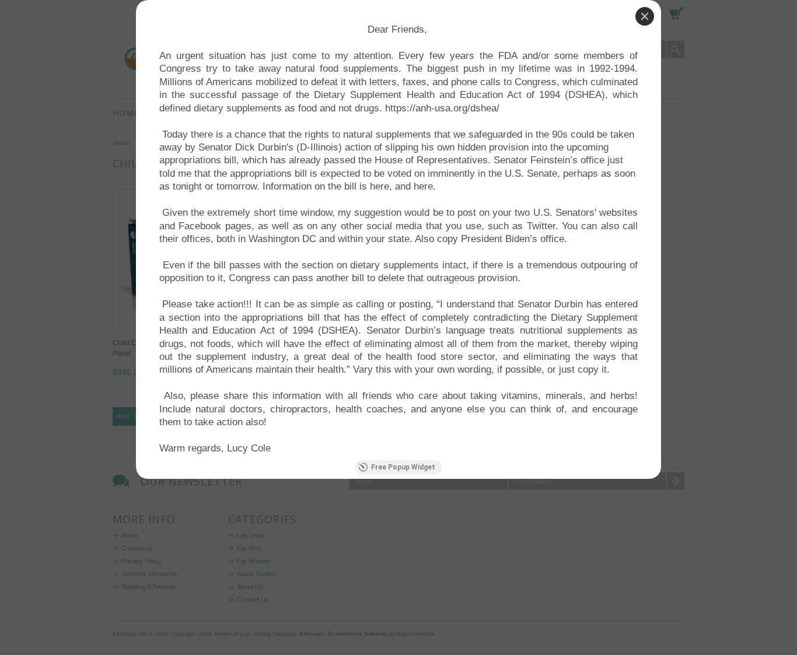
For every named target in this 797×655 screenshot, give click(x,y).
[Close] (644, 16)
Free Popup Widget (403, 467)
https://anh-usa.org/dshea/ (442, 108)
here (379, 186)
